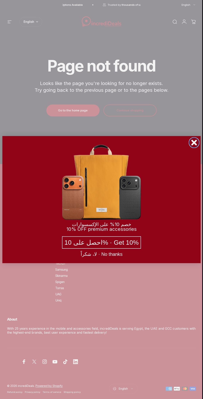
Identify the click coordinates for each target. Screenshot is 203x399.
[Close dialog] (193, 143)
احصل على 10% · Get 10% (100, 242)
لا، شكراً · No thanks (100, 254)
